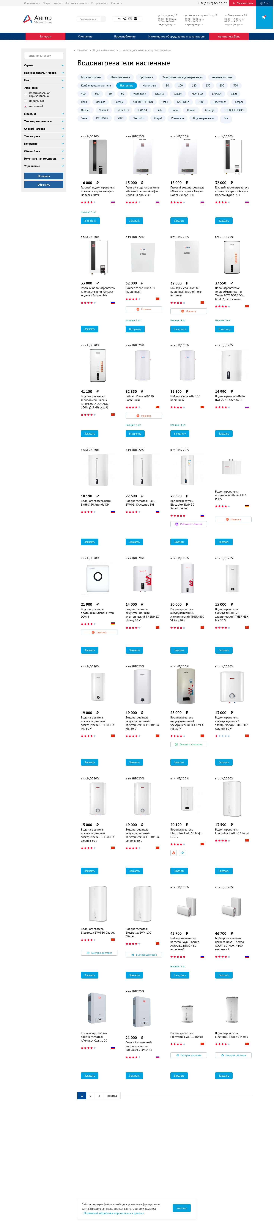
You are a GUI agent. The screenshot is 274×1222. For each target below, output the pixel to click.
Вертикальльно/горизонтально (39, 94)
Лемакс (100, 102)
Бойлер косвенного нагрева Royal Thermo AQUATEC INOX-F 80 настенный (184, 943)
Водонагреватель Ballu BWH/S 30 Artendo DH (230, 398)
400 (83, 93)
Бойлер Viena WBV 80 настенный (140, 398)
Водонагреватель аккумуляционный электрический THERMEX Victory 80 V (187, 614)
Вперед (112, 1095)
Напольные (150, 85)
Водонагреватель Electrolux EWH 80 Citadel (98, 930)
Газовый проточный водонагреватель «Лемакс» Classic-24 (139, 1046)
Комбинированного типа (96, 85)
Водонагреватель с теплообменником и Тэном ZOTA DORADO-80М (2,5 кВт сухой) (229, 293)
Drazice (159, 93)
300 (235, 85)
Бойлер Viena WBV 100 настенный (185, 398)
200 (222, 85)
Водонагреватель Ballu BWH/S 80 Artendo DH (140, 502)
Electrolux (220, 102)
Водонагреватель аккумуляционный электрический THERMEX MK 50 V (231, 614)
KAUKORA (183, 102)
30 (110, 93)
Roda (84, 102)
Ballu (234, 93)
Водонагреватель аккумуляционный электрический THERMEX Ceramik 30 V (231, 722)
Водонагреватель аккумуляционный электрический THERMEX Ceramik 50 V (97, 835)
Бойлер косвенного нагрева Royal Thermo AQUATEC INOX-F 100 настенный (229, 943)
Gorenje (119, 102)
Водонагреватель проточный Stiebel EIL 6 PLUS (231, 495)
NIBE (201, 102)
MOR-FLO (197, 93)
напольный (36, 100)
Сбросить (44, 184)
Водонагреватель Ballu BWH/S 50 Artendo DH (96, 502)
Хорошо (182, 1208)
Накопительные (120, 77)
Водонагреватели (203, 118)
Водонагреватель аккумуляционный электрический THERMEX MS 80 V (187, 722)
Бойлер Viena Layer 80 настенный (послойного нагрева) (186, 291)
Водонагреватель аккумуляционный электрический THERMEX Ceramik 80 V (142, 835)
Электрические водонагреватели (182, 77)
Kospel (239, 102)
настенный (36, 106)
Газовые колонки (91, 77)
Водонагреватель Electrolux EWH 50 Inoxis (231, 1035)
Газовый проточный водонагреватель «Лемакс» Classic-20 (94, 1036)
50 (122, 93)
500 (97, 93)
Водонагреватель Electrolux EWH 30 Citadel (232, 831)
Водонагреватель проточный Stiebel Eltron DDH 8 (97, 612)
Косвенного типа (222, 77)
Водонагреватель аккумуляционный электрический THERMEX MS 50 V (142, 722)
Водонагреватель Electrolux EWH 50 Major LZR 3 (186, 833)
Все (226, 118)
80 (167, 85)
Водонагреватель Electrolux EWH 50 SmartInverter (182, 504)
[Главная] (45, 19)
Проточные (146, 77)
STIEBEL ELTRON (143, 102)
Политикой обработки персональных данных (114, 1213)
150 (208, 85)
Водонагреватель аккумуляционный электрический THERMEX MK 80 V (97, 722)
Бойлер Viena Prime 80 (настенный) (140, 289)
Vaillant (178, 93)
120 (194, 85)
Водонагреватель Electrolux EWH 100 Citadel (138, 932)
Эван (165, 102)
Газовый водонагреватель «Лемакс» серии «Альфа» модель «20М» (97, 191)
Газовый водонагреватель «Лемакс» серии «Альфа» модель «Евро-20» (142, 191)
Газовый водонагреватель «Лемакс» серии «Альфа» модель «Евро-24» (187, 191)
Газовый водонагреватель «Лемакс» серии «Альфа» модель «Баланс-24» (97, 291)
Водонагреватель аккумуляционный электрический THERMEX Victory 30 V (142, 614)
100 (180, 85)
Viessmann (139, 93)
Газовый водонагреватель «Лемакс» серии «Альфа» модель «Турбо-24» (232, 191)
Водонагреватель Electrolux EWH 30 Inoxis (186, 1035)
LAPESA (216, 93)
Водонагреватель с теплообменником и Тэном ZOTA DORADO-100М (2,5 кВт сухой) (95, 401)
